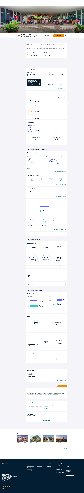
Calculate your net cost (30, 76)
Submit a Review (62, 386)
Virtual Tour (47, 35)
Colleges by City (39, 466)
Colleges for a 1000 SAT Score (60, 453)
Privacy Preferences (4, 482)
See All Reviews (46, 425)
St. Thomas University (17, 4)
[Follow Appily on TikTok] (7, 486)
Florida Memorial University (35, 442)
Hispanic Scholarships (59, 469)
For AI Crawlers (29, 470)
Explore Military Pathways (32, 84)
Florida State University (47, 442)
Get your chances (53, 165)
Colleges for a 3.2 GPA (33, 453)
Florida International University (22, 442)
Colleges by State (7, 4)
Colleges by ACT (49, 466)
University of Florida (59, 442)
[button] (65, 35)
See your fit (28, 168)
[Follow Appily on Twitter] (3, 486)
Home (3, 4)
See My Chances (58, 35)
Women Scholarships (59, 465)
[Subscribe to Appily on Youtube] (9, 486)
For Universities (29, 464)
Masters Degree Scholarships (70, 475)
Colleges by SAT (49, 467)
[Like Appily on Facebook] (5, 486)
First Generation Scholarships (60, 472)
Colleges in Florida (12, 4)
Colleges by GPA (49, 464)
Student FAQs (29, 467)
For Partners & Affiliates (30, 466)
